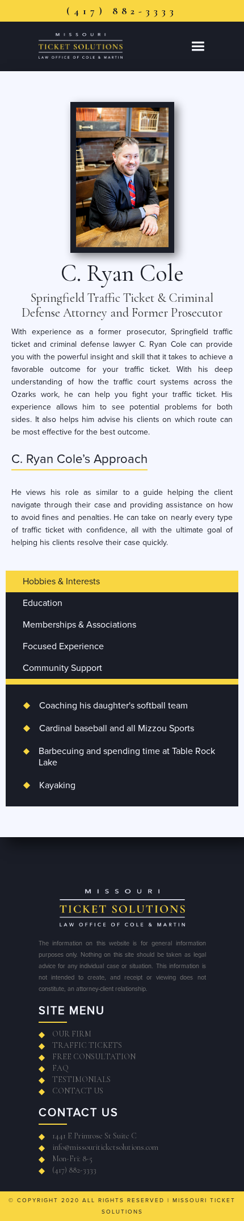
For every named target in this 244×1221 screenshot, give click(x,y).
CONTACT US (77, 1091)
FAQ (60, 1068)
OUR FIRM (71, 1034)
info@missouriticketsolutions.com (105, 1147)
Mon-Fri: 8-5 (72, 1158)
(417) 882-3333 (122, 11)
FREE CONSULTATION (94, 1057)
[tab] (122, 581)
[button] (197, 46)
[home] (94, 46)
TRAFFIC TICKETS (87, 1045)
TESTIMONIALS (81, 1079)
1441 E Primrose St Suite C (94, 1136)
